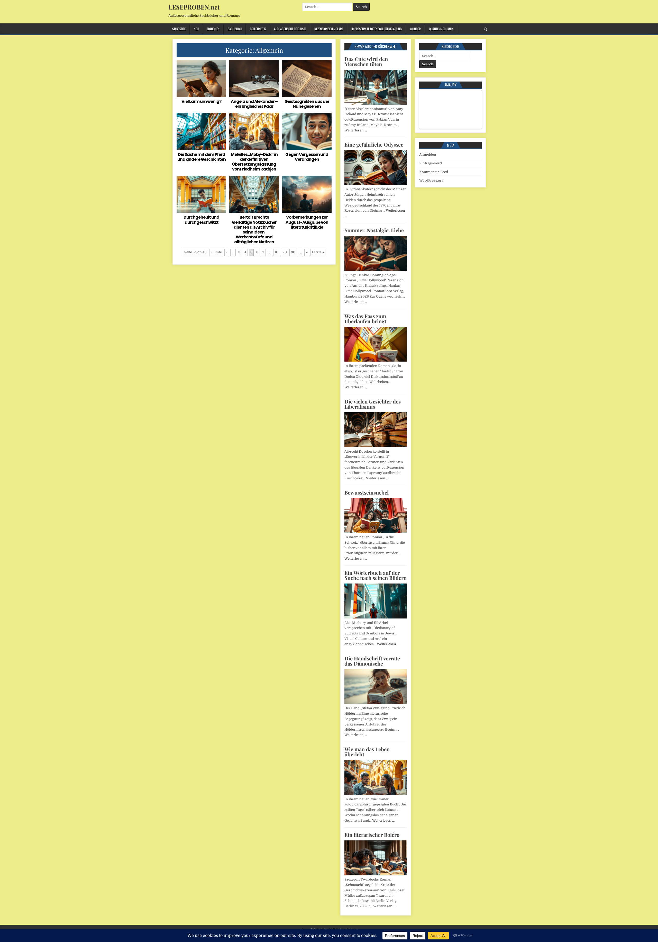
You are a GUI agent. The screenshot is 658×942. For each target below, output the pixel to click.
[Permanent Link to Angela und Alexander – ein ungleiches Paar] (254, 78)
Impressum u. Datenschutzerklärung (376, 28)
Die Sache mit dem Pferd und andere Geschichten (201, 156)
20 (284, 252)
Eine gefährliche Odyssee (373, 144)
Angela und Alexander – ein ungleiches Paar (254, 103)
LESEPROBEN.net (194, 7)
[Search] (485, 29)
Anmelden (427, 154)
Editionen (213, 28)
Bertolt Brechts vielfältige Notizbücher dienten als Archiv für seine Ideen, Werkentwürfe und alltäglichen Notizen (254, 229)
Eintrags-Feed (430, 163)
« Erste (216, 252)
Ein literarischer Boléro (371, 834)
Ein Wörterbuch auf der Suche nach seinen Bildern (375, 575)
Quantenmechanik (441, 28)
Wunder (415, 28)
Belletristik (258, 28)
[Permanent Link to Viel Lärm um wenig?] (201, 78)
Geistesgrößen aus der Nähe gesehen (307, 103)
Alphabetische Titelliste (290, 28)
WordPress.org (431, 180)
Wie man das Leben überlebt (367, 752)
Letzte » (318, 252)
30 (293, 252)
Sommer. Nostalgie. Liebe (374, 230)
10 (276, 252)
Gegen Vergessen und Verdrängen (306, 156)
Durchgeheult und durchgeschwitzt (201, 219)
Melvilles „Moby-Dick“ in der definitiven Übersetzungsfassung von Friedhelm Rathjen (254, 161)
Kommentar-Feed (433, 172)
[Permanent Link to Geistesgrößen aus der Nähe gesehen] (307, 78)
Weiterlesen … (355, 130)
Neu (196, 28)
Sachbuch (235, 28)
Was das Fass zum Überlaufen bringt (365, 318)
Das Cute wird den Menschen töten (366, 61)
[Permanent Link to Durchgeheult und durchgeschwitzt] (201, 194)
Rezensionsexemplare (328, 28)
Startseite (179, 28)
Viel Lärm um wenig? (201, 101)
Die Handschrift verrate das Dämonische (372, 661)
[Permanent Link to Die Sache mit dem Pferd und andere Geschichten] (201, 131)
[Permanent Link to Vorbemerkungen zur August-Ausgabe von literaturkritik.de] (307, 194)
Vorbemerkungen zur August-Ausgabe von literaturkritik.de (307, 222)
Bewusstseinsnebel (366, 492)
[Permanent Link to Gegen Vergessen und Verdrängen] (307, 131)
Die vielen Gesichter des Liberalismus (372, 404)
